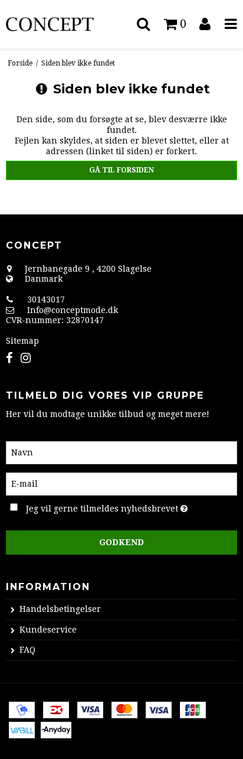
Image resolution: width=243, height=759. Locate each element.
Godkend (121, 542)
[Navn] (121, 452)
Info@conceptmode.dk (72, 310)
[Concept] (61, 24)
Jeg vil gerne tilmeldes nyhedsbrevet (109, 507)
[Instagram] (26, 358)
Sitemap (22, 341)
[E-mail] (121, 483)
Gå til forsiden (121, 170)
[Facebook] (9, 358)
